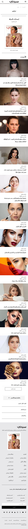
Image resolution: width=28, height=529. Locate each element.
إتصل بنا (6, 520)
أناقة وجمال (22, 500)
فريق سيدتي (10, 469)
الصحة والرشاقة (9, 495)
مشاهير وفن (22, 498)
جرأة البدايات (23, 416)
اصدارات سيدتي (22, 476)
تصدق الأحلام (23, 409)
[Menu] (25, 1)
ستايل (25, 465)
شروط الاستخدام (23, 520)
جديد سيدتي (10, 465)
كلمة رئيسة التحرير (15, 398)
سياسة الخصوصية (16, 520)
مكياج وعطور (23, 79)
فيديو (24, 454)
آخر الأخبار (11, 480)
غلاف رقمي (10, 476)
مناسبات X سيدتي (9, 458)
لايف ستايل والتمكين (21, 495)
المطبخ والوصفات (9, 498)
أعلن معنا (10, 520)
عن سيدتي (11, 461)
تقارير (25, 469)
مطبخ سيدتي (23, 458)
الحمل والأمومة (9, 500)
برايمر (18, 7)
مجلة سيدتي (10, 454)
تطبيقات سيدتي (9, 473)
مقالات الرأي (23, 461)
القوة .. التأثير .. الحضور (22, 403)
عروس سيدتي (23, 473)
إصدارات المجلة (14, 19)
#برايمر (14, 11)
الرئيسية (23, 7)
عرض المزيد (13, 389)
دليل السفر (23, 480)
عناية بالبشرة (23, 107)
